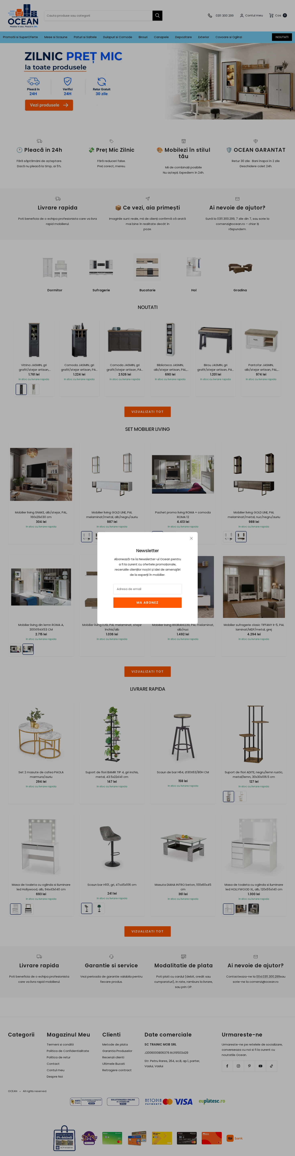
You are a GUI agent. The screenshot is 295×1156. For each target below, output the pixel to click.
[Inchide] (191, 538)
